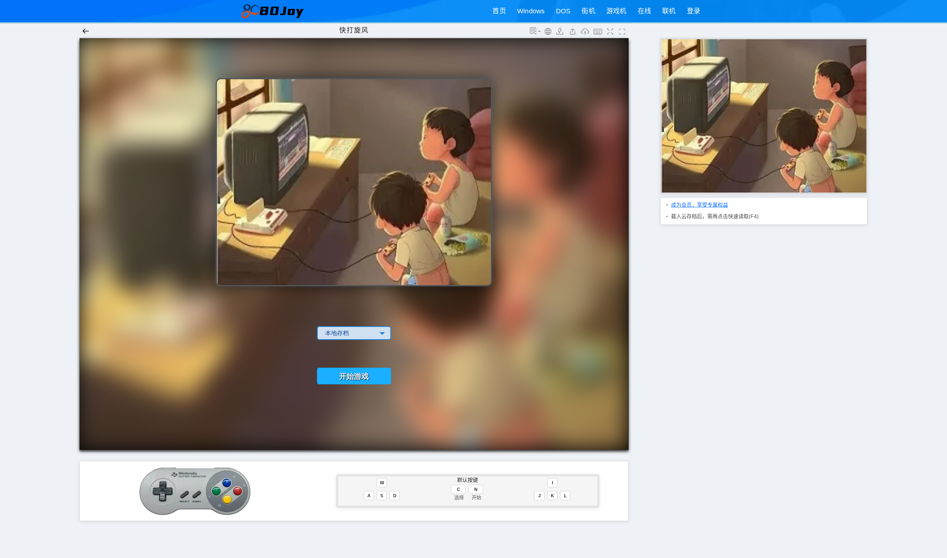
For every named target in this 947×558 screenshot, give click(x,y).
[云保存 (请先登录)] (584, 33)
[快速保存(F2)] (560, 33)
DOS (563, 11)
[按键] (597, 33)
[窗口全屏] (609, 33)
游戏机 (616, 11)
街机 (588, 11)
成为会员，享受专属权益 (699, 205)
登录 (694, 11)
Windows (531, 11)
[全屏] (622, 33)
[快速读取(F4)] (572, 33)
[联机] (547, 33)
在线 (644, 11)
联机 (669, 11)
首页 (499, 11)
